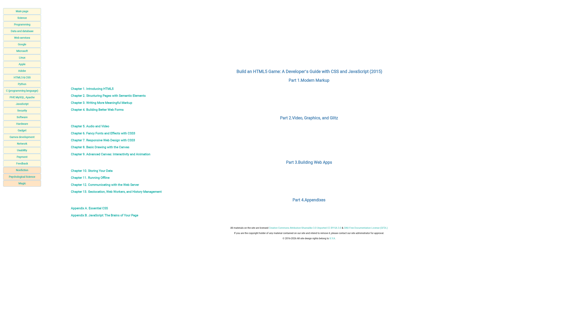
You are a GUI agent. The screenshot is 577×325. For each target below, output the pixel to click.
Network (22, 143)
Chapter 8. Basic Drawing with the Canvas (100, 147)
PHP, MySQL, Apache (22, 97)
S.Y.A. (333, 238)
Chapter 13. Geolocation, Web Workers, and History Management (116, 191)
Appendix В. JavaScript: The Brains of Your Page (104, 215)
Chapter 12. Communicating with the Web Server (105, 185)
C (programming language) (22, 90)
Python (22, 84)
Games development (22, 137)
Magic (22, 183)
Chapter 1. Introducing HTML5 (92, 89)
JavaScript (22, 103)
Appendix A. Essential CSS (89, 208)
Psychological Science (22, 176)
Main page (22, 11)
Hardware (22, 123)
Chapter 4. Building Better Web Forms (97, 109)
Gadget (22, 130)
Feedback (22, 163)
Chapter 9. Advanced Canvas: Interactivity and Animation (110, 154)
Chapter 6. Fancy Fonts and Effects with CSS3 (103, 133)
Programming (22, 24)
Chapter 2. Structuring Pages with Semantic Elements (108, 96)
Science (22, 17)
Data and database (22, 31)
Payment (22, 156)
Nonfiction (22, 170)
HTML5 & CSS (22, 77)
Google (22, 44)
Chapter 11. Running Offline (90, 178)
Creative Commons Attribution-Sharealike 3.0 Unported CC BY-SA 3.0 (305, 227)
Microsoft (22, 51)
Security (22, 110)
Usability (22, 150)
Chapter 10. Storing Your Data (92, 171)
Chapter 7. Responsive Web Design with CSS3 (103, 140)
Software (22, 117)
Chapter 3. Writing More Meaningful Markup (101, 103)
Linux (22, 57)
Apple (22, 64)
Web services (22, 37)
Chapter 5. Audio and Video (90, 126)
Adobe (22, 70)
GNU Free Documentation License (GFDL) (366, 227)
